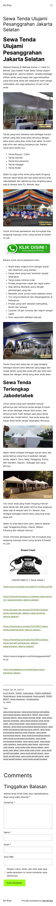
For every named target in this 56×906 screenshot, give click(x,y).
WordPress (47, 900)
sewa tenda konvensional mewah (36, 735)
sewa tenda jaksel (16, 723)
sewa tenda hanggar (12, 712)
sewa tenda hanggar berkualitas (35, 712)
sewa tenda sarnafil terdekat (35, 759)
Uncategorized (32, 699)
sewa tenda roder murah (30, 750)
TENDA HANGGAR (43, 693)
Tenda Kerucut (9, 696)
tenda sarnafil (39, 696)
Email (7, 844)
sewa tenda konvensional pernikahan (19, 738)
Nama (7, 832)
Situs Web (9, 856)
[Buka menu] (51, 5)
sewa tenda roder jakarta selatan (29, 747)
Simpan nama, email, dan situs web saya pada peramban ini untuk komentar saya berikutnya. (27, 872)
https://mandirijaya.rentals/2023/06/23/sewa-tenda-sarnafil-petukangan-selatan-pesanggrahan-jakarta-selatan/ (26, 643)
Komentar (9, 802)
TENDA (18, 693)
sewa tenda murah (31, 741)
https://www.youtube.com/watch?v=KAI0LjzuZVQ (27, 586)
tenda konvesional (24, 696)
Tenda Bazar (28, 693)
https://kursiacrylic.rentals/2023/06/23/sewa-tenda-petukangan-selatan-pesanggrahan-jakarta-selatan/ (25, 613)
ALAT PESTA (8, 693)
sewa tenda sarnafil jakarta (31, 753)
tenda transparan (17, 699)
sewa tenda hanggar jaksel (29, 717)
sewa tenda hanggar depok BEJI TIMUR (20, 714)
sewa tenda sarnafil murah (32, 756)
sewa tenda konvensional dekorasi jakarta (29, 726)
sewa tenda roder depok (27, 744)
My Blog (7, 5)
